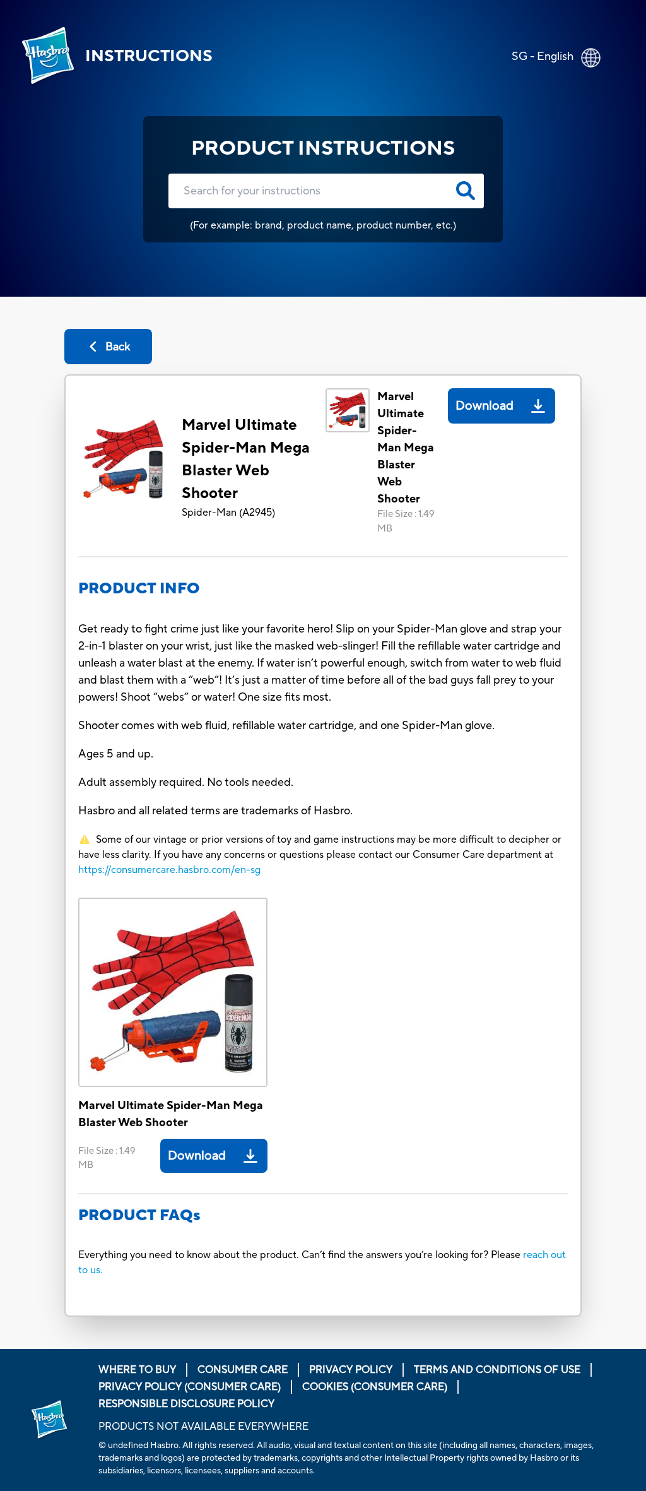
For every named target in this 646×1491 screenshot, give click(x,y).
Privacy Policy (350, 1369)
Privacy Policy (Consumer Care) (189, 1387)
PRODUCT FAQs (139, 1215)
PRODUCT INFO (139, 588)
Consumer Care (242, 1369)
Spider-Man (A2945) (228, 512)
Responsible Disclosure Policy (186, 1404)
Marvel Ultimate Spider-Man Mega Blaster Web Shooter (246, 459)
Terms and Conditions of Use (497, 1369)
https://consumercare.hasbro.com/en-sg (169, 870)
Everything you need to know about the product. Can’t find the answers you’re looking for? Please (300, 1255)
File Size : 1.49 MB (406, 521)
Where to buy (137, 1369)
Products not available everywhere (203, 1426)
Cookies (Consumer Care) (374, 1387)
